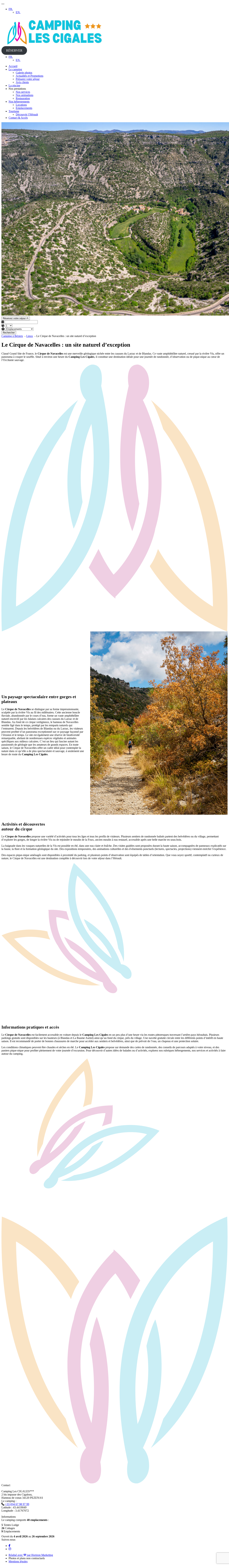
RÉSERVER (14, 50)
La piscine (14, 85)
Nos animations (24, 95)
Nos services (23, 91)
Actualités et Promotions (29, 75)
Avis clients (22, 82)
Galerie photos (24, 72)
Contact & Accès (18, 117)
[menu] (2, 3)
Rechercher (9, 332)
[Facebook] (9, 1545)
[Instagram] (10, 1548)
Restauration (23, 98)
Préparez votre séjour (28, 79)
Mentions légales (18, 1561)
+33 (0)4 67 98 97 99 (17, 1504)
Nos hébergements (19, 101)
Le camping (15, 69)
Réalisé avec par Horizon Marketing (31, 1555)
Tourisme (14, 111)
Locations (21, 104)
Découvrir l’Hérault (27, 114)
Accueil (13, 66)
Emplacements (24, 108)
